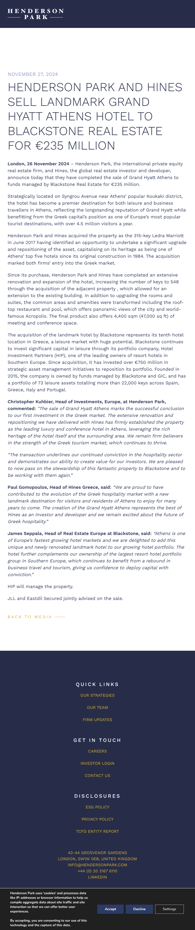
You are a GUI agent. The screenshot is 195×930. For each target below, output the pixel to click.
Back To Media (30, 616)
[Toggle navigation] (184, 14)
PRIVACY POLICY (97, 819)
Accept (110, 909)
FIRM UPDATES (97, 719)
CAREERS (97, 751)
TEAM (102, 707)
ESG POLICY (97, 807)
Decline (139, 909)
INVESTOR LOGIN (97, 763)
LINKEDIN (97, 877)
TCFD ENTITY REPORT (97, 831)
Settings (169, 909)
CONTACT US (97, 775)
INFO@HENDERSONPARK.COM (97, 864)
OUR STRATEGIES (97, 695)
